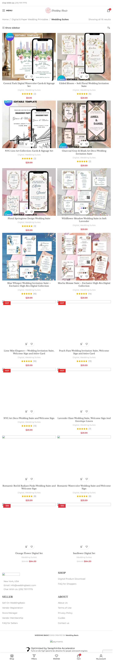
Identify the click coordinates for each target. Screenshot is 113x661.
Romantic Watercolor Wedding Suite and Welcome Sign (82, 480)
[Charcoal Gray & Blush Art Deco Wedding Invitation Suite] (82, 123)
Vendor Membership (12, 610)
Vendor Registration (12, 600)
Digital (20, 89)
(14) (88, 290)
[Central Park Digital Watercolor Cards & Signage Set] (28, 56)
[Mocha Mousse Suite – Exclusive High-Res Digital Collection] (82, 253)
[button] (25, 75)
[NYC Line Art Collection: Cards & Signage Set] (28, 123)
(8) (34, 489)
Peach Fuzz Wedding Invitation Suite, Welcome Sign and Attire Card (82, 347)
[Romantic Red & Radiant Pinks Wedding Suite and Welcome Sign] (28, 453)
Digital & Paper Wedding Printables (30, 19)
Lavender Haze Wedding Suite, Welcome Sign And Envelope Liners (82, 414)
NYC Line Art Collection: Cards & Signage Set (28, 149)
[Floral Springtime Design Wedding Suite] (28, 189)
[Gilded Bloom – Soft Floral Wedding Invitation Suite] (82, 56)
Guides (60, 610)
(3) (34, 93)
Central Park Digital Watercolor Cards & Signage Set (28, 84)
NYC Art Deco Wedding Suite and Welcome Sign (28, 412)
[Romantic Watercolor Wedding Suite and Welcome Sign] (82, 453)
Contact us (62, 615)
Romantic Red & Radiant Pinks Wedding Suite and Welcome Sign (28, 480)
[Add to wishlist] (31, 75)
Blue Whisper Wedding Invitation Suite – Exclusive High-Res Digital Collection (28, 280)
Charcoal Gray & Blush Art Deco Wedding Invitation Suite (82, 150)
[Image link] (11, 567)
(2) (88, 159)
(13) (88, 356)
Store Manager (10, 605)
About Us (62, 595)
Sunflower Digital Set (82, 545)
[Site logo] (55, 10)
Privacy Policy (64, 605)
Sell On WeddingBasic (13, 595)
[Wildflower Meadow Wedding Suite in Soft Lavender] (82, 189)
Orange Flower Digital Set (28, 545)
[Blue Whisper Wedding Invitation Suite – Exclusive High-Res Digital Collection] (28, 253)
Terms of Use (63, 600)
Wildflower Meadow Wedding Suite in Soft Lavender (82, 217)
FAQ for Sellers (10, 615)
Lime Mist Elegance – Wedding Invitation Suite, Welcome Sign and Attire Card (28, 347)
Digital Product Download (70, 571)
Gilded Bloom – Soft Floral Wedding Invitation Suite (82, 84)
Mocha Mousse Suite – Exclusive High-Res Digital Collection (82, 280)
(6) (88, 93)
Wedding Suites (32, 89)
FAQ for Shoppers (66, 576)
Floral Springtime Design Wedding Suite (28, 215)
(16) (34, 290)
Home (5, 19)
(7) (88, 423)
